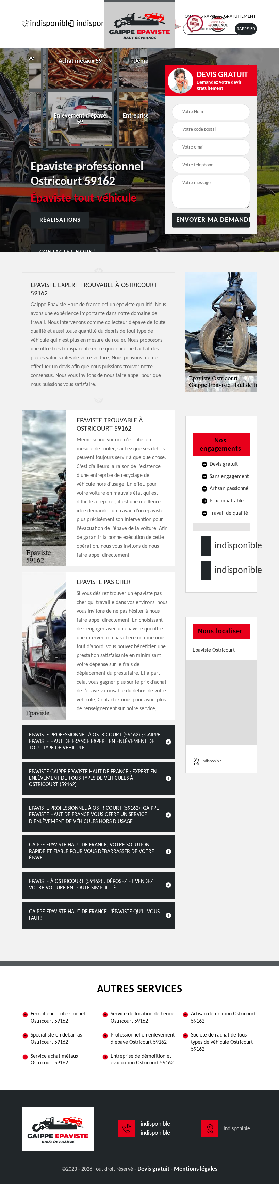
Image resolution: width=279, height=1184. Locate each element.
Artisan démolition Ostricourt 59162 (223, 1017)
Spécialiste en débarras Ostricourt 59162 (56, 1038)
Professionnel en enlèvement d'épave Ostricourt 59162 (143, 1038)
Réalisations (60, 220)
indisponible (47, 24)
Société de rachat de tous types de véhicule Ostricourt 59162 (222, 1042)
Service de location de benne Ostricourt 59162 (142, 1017)
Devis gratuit (153, 1169)
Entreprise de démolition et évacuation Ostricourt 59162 (142, 1060)
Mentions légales (195, 1169)
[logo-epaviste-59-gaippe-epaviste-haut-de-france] (139, 24)
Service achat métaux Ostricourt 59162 (54, 1060)
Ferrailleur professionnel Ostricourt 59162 (58, 1017)
